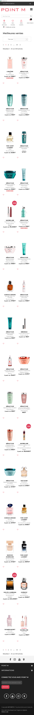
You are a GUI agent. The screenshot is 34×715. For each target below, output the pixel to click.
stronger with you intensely (10, 297)
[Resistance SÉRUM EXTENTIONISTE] (24, 212)
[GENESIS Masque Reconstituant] (10, 249)
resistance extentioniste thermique (24, 259)
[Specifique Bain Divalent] (10, 398)
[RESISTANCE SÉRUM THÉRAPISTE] (24, 137)
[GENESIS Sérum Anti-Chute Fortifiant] (10, 361)
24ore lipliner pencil (24, 333)
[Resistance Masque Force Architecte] (10, 472)
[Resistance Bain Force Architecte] (24, 100)
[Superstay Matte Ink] (10, 212)
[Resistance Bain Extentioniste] (10, 100)
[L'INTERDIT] (24, 584)
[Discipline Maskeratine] (24, 361)
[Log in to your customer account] (21, 21)
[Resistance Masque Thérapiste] (10, 175)
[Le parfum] (24, 472)
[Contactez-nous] (30, 4)
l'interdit (24, 593)
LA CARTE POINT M (8, 3)
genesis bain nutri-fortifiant (24, 73)
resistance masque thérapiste (10, 185)
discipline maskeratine (24, 370)
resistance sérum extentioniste (24, 222)
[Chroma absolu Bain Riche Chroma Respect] (24, 398)
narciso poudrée (10, 558)
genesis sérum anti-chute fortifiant (10, 371)
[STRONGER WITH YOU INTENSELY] (10, 286)
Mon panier (30, 23)
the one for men (10, 593)
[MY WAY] (10, 509)
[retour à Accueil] (3, 27)
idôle (10, 73)
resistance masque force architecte (10, 483)
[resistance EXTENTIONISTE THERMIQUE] (24, 249)
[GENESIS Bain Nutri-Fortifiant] (24, 63)
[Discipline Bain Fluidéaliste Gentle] (10, 435)
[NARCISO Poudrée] (10, 547)
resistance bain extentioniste (10, 111)
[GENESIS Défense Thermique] (24, 286)
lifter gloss (24, 631)
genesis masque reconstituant (10, 259)
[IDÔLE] (10, 63)
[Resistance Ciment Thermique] (24, 175)
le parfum (24, 482)
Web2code (4, 712)
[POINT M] (17, 1)
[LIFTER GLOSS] (24, 621)
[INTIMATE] (10, 621)
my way (10, 519)
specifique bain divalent (9, 407)
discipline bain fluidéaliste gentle (10, 445)
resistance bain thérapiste (10, 334)
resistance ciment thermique (24, 185)
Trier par (10, 39)
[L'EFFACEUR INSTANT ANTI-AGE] (24, 435)
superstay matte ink (10, 221)
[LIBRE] (10, 137)
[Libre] (24, 509)
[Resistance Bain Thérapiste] (10, 323)
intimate (10, 631)
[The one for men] (10, 584)
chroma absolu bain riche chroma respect (24, 408)
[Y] (24, 547)
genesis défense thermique (24, 297)
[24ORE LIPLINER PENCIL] (24, 323)
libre (10, 149)
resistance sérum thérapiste (24, 148)
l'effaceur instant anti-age (24, 445)
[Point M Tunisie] (13, 9)
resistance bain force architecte (24, 111)
